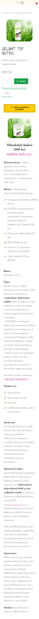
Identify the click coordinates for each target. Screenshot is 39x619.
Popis (7, 93)
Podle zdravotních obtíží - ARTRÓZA (21, 13)
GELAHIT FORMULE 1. (17, 379)
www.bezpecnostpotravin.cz (16, 504)
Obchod (7, 13)
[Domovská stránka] (2, 13)
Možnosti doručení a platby (14, 88)
